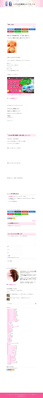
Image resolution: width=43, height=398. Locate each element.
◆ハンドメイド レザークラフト (12, 343)
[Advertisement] (21, 15)
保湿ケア (8, 323)
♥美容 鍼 (8, 332)
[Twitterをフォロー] (8, 218)
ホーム (7, 394)
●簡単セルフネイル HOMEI (11, 316)
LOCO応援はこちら (10, 117)
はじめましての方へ (11, 394)
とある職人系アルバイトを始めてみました (16, 290)
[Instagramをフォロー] (9, 218)
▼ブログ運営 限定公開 (10, 356)
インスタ (29, 394)
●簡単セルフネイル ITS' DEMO (12, 315)
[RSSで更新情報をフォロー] (14, 218)
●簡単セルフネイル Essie (11, 317)
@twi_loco (33, 220)
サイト (8, 252)
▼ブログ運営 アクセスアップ (11, 361)
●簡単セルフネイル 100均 (11, 309)
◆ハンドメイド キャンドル (11, 345)
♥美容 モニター (9, 327)
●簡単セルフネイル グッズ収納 (12, 321)
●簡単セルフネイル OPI (10, 310)
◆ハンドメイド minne (10, 350)
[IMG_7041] (32, 29)
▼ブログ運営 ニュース (10, 355)
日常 (8, 338)
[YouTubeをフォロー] (11, 218)
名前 (8, 246)
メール (8, 249)
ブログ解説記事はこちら (13, 98)
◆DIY (8, 344)
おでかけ (8, 334)
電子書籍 (21, 394)
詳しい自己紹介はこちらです (11, 284)
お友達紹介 (9, 340)
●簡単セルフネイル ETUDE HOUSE (12, 320)
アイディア (9, 337)
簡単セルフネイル (25, 394)
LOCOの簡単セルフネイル (22, 396)
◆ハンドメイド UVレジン (11, 351)
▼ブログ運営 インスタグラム (11, 362)
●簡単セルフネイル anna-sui (11, 311)
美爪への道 (9, 322)
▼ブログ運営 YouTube (10, 360)
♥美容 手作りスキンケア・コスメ (12, 326)
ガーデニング (9, 333)
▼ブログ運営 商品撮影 (10, 357)
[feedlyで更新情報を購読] (12, 218)
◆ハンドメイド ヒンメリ (11, 354)
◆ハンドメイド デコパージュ (11, 349)
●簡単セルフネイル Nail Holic (11, 312)
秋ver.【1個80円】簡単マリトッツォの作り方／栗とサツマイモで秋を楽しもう (22, 294)
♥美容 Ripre (9, 328)
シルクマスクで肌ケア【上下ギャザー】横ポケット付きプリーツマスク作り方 (19, 94)
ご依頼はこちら (33, 394)
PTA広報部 (9, 339)
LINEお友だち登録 (17, 394)
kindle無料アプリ (11, 196)
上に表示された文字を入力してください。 (13, 257)
